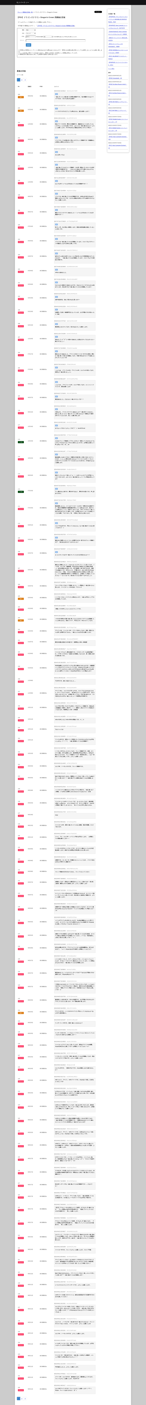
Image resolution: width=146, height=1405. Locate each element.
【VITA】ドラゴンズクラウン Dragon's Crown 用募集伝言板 (55, 25)
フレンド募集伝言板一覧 (25, 12)
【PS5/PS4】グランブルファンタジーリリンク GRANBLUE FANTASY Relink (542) (118, 19)
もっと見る (111, 68)
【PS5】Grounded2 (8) (115, 78)
